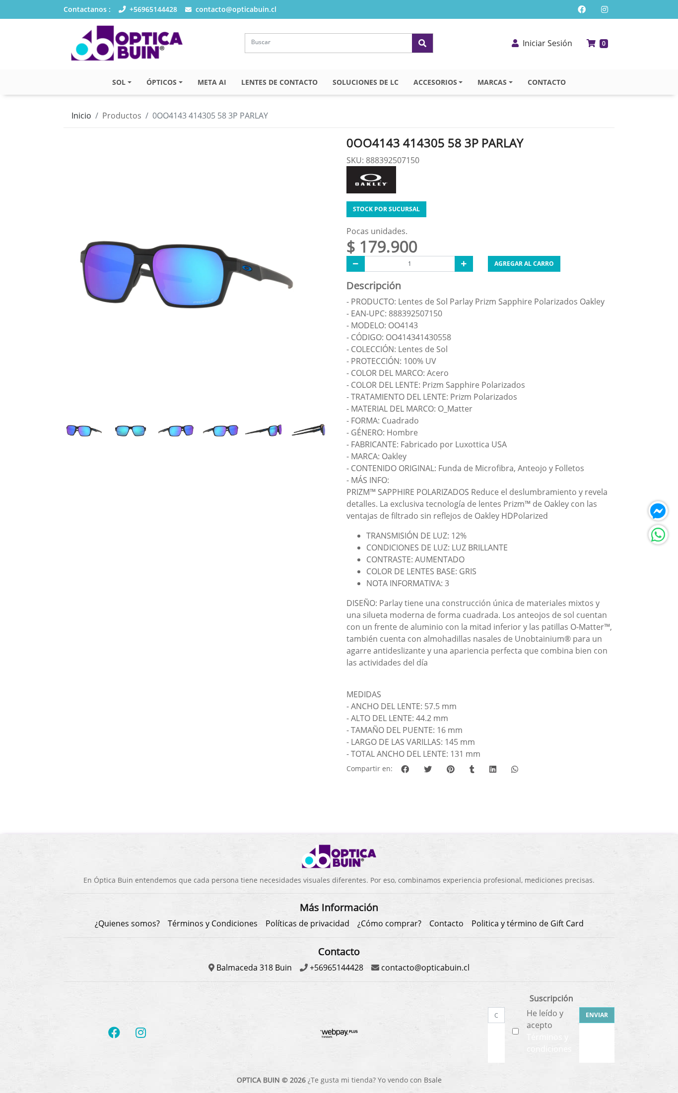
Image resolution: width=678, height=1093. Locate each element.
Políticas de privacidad (307, 923)
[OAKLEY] (371, 178)
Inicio (81, 115)
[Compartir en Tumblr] (472, 769)
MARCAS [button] (492, 82)
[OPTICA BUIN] (127, 43)
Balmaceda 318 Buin (253, 967)
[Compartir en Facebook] (405, 769)
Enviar (597, 1015)
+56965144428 (152, 9)
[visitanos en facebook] (581, 9)
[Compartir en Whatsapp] (515, 769)
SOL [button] (119, 82)
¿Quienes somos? (127, 923)
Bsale (433, 1080)
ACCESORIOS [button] (435, 82)
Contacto (446, 923)
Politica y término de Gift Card (528, 923)
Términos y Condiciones (213, 923)
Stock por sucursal (386, 209)
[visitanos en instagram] (604, 9)
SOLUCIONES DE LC (366, 82)
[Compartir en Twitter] (427, 769)
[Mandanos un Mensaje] (658, 511)
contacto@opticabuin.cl (235, 9)
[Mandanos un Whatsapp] (658, 535)
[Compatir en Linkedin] (493, 769)
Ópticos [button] (161, 82)
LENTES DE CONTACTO (279, 82)
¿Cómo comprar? (389, 923)
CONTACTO (547, 82)
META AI (212, 82)
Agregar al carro (524, 263)
